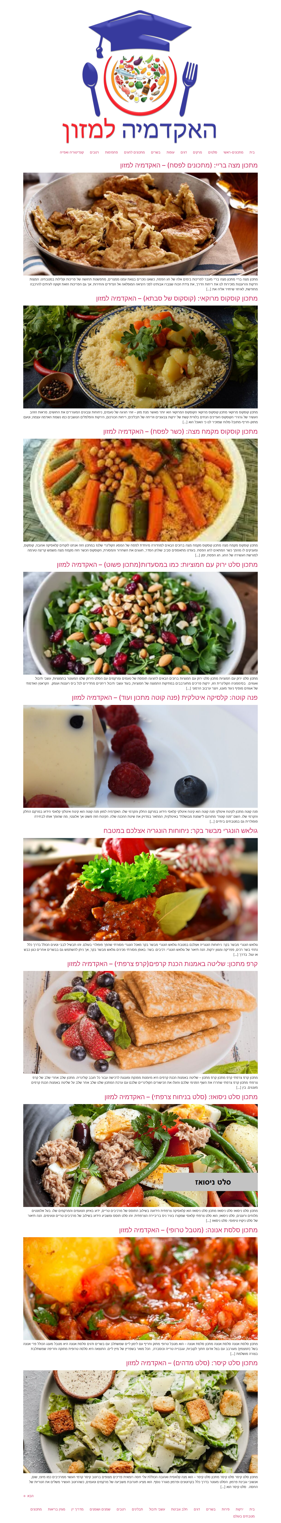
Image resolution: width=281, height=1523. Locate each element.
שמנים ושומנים (100, 1509)
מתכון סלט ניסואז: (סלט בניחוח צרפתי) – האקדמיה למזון (181, 1097)
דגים (184, 152)
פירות (226, 1509)
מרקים (197, 152)
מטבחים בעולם (244, 1516)
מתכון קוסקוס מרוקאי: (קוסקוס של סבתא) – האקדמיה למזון (177, 298)
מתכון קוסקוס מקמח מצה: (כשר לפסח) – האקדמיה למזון (180, 431)
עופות (170, 152)
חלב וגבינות (179, 1509)
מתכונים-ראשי (233, 152)
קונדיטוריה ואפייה (72, 152)
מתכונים (36, 1509)
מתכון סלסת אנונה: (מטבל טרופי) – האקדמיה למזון (188, 1230)
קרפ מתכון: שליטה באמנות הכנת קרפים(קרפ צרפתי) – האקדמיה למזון (162, 964)
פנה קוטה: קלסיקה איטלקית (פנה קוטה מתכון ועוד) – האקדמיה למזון (165, 697)
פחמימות (111, 152)
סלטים (212, 152)
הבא (28, 1496)
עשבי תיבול (157, 1509)
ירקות (239, 1509)
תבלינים (137, 1509)
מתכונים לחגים (134, 152)
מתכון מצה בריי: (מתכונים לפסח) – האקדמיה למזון (189, 165)
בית (252, 152)
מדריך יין (77, 1509)
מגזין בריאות (56, 1509)
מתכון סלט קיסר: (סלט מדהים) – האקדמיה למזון (192, 1363)
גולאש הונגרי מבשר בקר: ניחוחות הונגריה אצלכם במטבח (180, 831)
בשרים (155, 152)
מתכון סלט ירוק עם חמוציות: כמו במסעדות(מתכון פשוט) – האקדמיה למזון (157, 564)
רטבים (94, 152)
